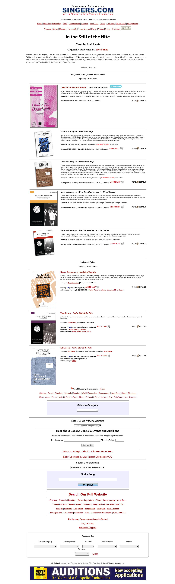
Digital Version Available (97, 290)
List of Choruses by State (75, 457)
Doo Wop (47, 24)
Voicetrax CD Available (115, 290)
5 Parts (81, 397)
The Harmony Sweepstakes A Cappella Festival (88, 519)
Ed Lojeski (65, 348)
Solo (110, 397)
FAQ (83, 523)
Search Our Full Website (88, 494)
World (65, 24)
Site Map (90, 523)
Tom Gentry (65, 313)
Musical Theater (67, 504)
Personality (72, 29)
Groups (59, 509)
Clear (95, 554)
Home (39, 24)
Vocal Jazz (94, 24)
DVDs (87, 513)
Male (61, 397)
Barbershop (56, 24)
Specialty (77, 393)
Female (54, 397)
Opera (55, 29)
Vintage (55, 504)
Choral (102, 24)
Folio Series (118, 397)
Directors (68, 509)
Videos (101, 29)
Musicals (62, 29)
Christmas (111, 24)
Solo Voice (68, 513)
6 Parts (74, 397)
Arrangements (132, 24)
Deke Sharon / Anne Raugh (73, 87)
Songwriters (90, 509)
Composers (78, 509)
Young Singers (84, 29)
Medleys (103, 397)
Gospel (50, 393)
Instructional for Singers (101, 513)
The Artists (116, 29)
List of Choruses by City (100, 457)
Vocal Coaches (113, 509)
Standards (59, 393)
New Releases (130, 397)
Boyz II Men (108, 351)
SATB (74, 331)
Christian (84, 24)
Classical (48, 29)
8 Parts (67, 397)
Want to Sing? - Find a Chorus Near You (88, 451)
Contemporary (74, 24)
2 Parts (96, 397)
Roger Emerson (67, 272)
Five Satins (102, 49)
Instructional (121, 24)
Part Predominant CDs (113, 504)
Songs (107, 29)
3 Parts (89, 397)
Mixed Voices (44, 397)
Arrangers (101, 509)
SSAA (79, 331)
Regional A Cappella (87, 528)
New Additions (119, 513)
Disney (94, 29)
